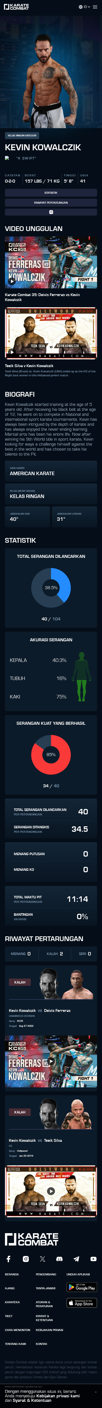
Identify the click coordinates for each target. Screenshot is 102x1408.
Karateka (12, 1302)
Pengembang (46, 1274)
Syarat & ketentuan (44, 1318)
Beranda (12, 1274)
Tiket (8, 1316)
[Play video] (12, 281)
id (85, 7)
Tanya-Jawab (45, 1288)
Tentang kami (15, 1343)
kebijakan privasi (49, 1330)
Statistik (51, 192)
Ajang (10, 1288)
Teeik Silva (53, 1140)
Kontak (41, 1343)
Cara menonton (17, 1330)
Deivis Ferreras (57, 1011)
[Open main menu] (97, 7)
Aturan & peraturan (44, 1304)
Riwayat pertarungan (51, 202)
